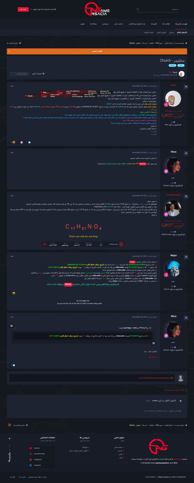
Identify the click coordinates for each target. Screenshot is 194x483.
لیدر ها (155, 75)
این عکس (142, 204)
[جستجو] (138, 9)
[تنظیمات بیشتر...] (12, 86)
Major (129, 328)
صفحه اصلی (118, 447)
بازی (121, 457)
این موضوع (146, 9)
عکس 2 (154, 134)
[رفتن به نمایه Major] (173, 269)
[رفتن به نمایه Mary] (173, 165)
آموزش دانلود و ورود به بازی (78, 451)
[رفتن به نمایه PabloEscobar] (173, 208)
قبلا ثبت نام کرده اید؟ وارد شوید (44, 9)
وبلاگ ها (93, 24)
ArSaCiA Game (163, 477)
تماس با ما (22, 477)
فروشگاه (84, 447)
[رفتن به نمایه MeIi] (181, 74)
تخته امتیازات (148, 32)
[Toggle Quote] (150, 328)
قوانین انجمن (97, 51)
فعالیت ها (166, 24)
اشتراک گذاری (37, 74)
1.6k (172, 183)
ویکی (120, 454)
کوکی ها (12, 477)
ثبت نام (23, 9)
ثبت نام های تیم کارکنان (137, 24)
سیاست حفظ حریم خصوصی (37, 477)
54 (172, 122)
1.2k (172, 232)
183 (172, 286)
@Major (142, 164)
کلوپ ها (154, 24)
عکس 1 (154, 131)
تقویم (83, 24)
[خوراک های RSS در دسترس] (9, 425)
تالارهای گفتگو (182, 32)
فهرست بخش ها (181, 24)
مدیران (171, 32)
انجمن (120, 451)
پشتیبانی (105, 24)
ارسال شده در (144, 86)
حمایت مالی (118, 24)
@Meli (132, 262)
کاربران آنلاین (161, 32)
